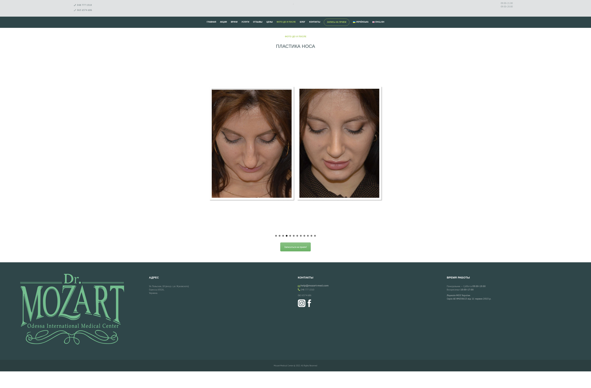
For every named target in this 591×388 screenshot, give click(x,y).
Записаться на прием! (295, 246)
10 (308, 236)
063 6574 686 (304, 295)
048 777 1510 (307, 289)
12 (315, 236)
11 (311, 236)
